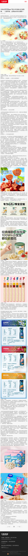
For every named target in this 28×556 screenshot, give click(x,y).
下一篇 (19, 526)
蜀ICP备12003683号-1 (14, 552)
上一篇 (8, 526)
